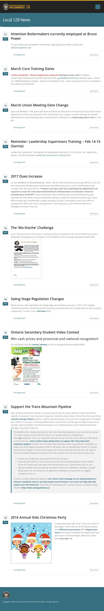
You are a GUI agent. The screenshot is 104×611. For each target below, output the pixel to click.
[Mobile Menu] (97, 6)
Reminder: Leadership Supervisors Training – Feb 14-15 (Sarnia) (55, 143)
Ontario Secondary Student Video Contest (45, 332)
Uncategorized (19, 55)
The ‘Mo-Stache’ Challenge (32, 227)
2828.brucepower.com (21, 47)
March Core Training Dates (32, 68)
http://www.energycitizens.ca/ (35, 487)
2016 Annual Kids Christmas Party (38, 517)
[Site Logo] (16, 7)
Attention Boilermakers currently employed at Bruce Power (54, 36)
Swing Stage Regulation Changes (37, 298)
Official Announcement (70, 529)
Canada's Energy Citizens (22, 419)
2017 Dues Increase (26, 176)
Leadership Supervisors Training (51, 155)
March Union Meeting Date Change (39, 105)
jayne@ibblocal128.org (67, 78)
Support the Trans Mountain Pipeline (41, 406)
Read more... (94, 55)
